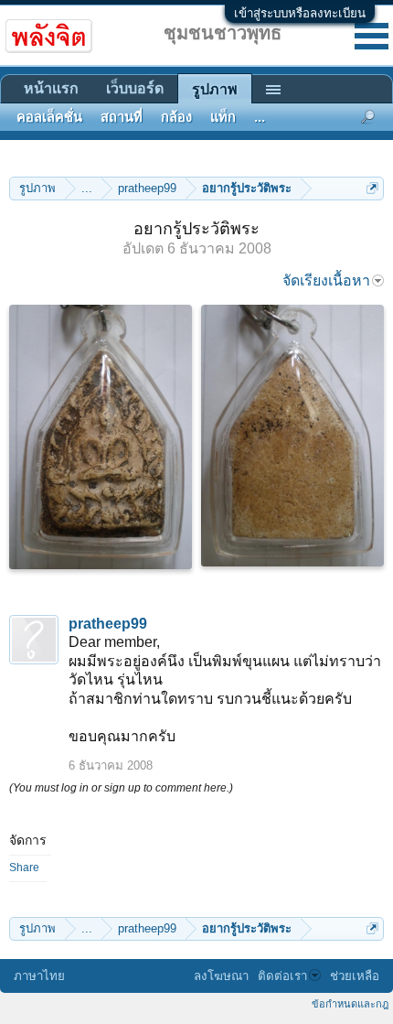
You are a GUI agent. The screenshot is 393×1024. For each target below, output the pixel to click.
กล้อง (176, 117)
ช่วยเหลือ (354, 976)
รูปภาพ (215, 89)
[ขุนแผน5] (292, 435)
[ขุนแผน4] (100, 437)
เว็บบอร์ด (135, 88)
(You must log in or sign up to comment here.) (121, 787)
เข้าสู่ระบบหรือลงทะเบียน (300, 13)
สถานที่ (122, 117)
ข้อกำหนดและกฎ (350, 1003)
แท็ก (223, 117)
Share (24, 867)
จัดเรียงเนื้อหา (326, 280)
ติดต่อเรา (282, 976)
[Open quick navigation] (372, 188)
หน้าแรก (51, 88)
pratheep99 (108, 623)
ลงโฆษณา (221, 976)
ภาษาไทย (39, 976)
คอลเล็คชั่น (49, 117)
